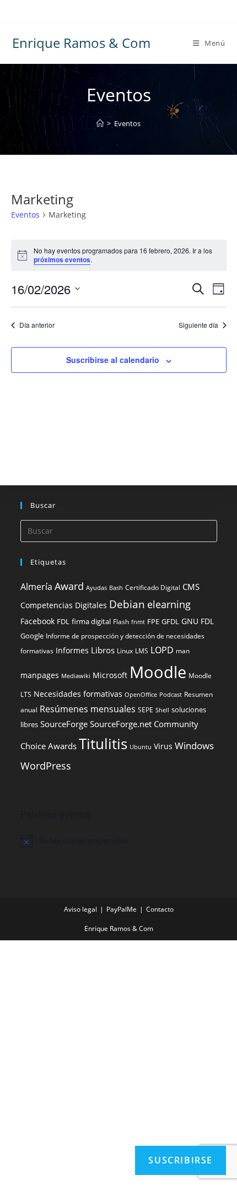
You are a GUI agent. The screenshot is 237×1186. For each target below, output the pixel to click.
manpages (39, 675)
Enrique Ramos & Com (81, 43)
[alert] (118, 840)
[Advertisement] (118, 1063)
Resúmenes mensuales (88, 709)
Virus (163, 746)
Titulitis (103, 743)
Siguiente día (198, 325)
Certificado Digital (152, 587)
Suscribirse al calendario (112, 359)
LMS (141, 651)
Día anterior (37, 325)
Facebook (37, 621)
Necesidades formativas (78, 694)
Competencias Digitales (63, 605)
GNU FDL (197, 621)
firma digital (91, 621)
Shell (162, 710)
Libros (103, 650)
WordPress (45, 765)
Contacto (160, 909)
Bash (116, 588)
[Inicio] (100, 123)
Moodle (158, 672)
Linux (125, 651)
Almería (36, 587)
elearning (169, 604)
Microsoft (110, 675)
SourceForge (64, 723)
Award (69, 586)
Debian (127, 604)
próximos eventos (62, 259)
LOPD (162, 650)
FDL (63, 621)
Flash (121, 622)
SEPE (145, 710)
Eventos (127, 123)
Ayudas (96, 588)
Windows (194, 745)
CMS (191, 586)
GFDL (170, 621)
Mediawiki (75, 676)
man (183, 651)
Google (32, 636)
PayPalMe (121, 909)
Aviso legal (80, 909)
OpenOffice (141, 694)
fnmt (138, 622)
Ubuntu (141, 747)
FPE (153, 621)
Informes (72, 651)
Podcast (170, 694)
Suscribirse (180, 1160)
